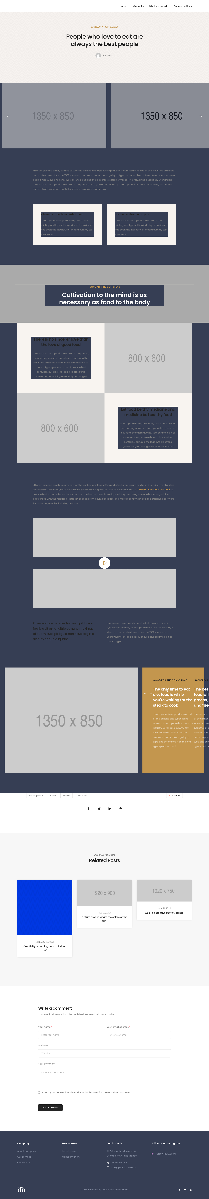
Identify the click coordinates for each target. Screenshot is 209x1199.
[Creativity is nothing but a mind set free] (44, 907)
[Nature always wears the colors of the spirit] (104, 892)
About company (26, 1151)
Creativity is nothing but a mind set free (44, 948)
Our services (24, 1156)
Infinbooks (138, 6)
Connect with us (183, 6)
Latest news (69, 1151)
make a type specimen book (153, 489)
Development (36, 795)
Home (123, 6)
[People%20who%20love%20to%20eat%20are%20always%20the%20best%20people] (88, 809)
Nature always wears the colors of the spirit (104, 918)
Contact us (23, 1162)
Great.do (123, 1189)
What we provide (158, 6)
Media (66, 795)
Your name (45, 1026)
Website (43, 1045)
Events (53, 795)
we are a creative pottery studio (164, 912)
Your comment (46, 1063)
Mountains (82, 795)
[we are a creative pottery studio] (164, 890)
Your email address (118, 1026)
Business (96, 26)
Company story (71, 1156)
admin (110, 55)
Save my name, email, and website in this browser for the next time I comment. (87, 1092)
